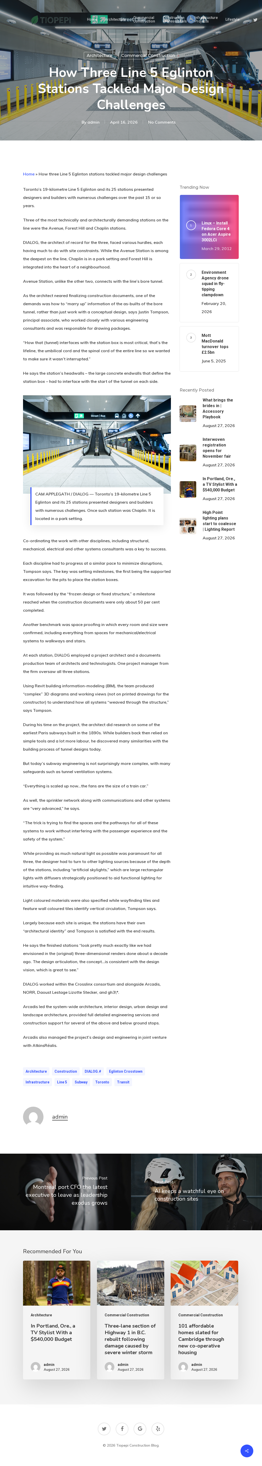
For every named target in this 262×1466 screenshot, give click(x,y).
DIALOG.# (93, 1071)
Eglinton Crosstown (126, 1071)
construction (65, 1071)
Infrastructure (37, 1082)
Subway (81, 1082)
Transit (123, 1082)
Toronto (102, 1082)
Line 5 (62, 1082)
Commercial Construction (148, 55)
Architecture (99, 55)
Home (29, 173)
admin (94, 121)
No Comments (162, 121)
